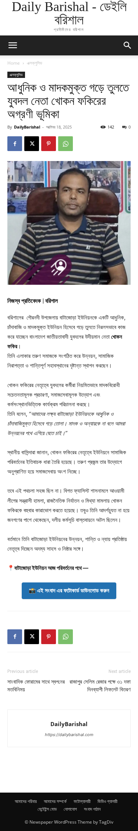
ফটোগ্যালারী (82, 801)
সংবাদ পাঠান (92, 809)
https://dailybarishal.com (69, 734)
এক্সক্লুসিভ (34, 63)
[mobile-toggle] (12, 45)
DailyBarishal (27, 127)
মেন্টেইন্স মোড (47, 809)
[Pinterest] (48, 143)
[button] (127, 45)
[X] (31, 143)
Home (13, 63)
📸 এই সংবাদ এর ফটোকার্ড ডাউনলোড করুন (69, 590)
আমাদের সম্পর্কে (55, 801)
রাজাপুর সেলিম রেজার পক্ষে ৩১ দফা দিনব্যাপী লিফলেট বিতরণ (100, 685)
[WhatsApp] (65, 143)
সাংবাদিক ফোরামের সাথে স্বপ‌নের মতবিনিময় (36, 685)
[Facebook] (14, 143)
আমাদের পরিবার (26, 801)
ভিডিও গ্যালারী (107, 801)
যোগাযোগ (70, 809)
